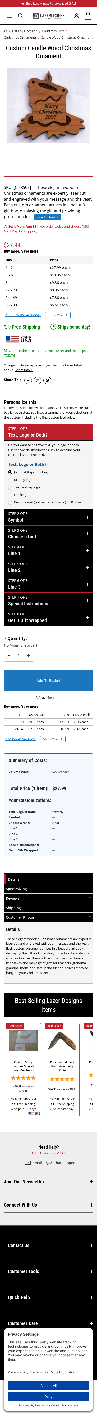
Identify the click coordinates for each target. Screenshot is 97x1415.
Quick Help (19, 1297)
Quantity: (17, 638)
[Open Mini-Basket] (87, 15)
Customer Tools (23, 1271)
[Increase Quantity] (29, 655)
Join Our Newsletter (24, 1182)
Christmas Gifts (53, 31)
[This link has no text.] (28, 380)
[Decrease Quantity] (9, 655)
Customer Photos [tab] (20, 917)
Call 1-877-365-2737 (48, 1152)
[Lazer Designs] (48, 15)
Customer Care (23, 1323)
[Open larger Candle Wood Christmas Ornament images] (48, 105)
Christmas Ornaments (20, 37)
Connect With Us (20, 1205)
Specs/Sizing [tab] (16, 888)
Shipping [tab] (14, 907)
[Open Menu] (9, 15)
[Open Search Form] (20, 15)
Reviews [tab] (12, 898)
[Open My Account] (76, 15)
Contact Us (18, 1245)
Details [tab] (14, 879)
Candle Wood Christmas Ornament (67, 37)
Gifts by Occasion (25, 31)
